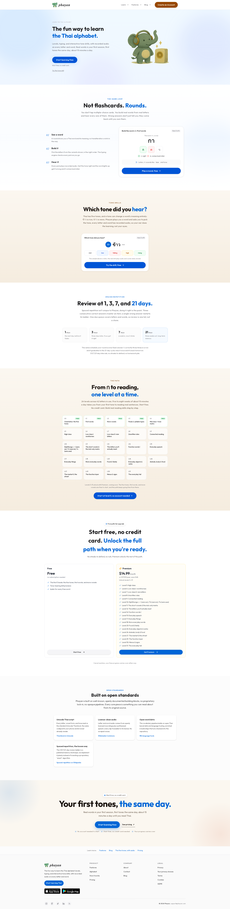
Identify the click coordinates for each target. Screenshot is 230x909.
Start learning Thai (54, 883)
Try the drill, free (113, 265)
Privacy (160, 867)
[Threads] (52, 904)
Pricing (140, 850)
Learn (123, 5)
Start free (77, 652)
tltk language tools (147, 736)
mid (90, 253)
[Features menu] (140, 5)
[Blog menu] (150, 5)
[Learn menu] (128, 5)
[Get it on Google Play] (71, 891)
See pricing (128, 824)
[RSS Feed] (69, 904)
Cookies (161, 880)
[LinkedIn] (64, 904)
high (127, 253)
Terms (160, 876)
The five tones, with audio (125, 850)
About (126, 867)
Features (135, 5)
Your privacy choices (165, 872)
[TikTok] (58, 904)
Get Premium (149, 652)
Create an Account (166, 5)
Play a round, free (150, 171)
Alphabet (93, 872)
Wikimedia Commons (106, 736)
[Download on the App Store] (52, 891)
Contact (127, 872)
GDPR (160, 884)
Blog (146, 5)
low (102, 253)
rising (140, 253)
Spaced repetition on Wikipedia (69, 762)
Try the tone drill (58, 70)
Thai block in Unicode (65, 736)
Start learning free (107, 825)
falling (115, 253)
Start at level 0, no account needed (114, 496)
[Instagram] (46, 904)
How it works (95, 876)
